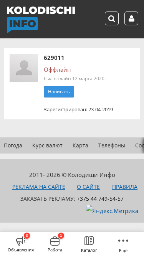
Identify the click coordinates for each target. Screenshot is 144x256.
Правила (124, 186)
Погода (13, 145)
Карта (80, 145)
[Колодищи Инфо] (41, 20)
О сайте (88, 186)
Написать (59, 91)
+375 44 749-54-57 (100, 198)
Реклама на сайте (38, 186)
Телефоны (111, 145)
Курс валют (47, 145)
